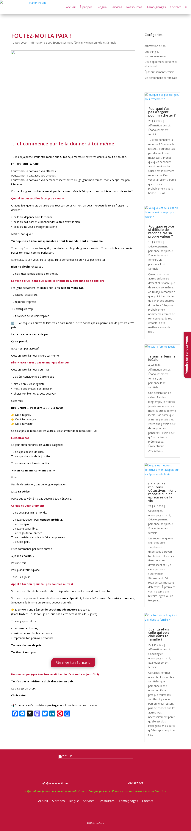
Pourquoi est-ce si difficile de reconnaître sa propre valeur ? (161, 231)
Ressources (134, 7)
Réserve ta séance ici (73, 662)
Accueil (71, 7)
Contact (175, 7)
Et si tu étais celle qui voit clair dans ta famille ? (158, 634)
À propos (86, 7)
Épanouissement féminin (68, 42)
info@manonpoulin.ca (55, 783)
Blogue (102, 7)
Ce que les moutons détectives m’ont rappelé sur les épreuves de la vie (162, 492)
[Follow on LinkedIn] (100, 813)
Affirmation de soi (40, 42)
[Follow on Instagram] (91, 813)
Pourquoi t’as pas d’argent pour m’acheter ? (162, 111)
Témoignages (156, 7)
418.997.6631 (136, 783)
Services (116, 7)
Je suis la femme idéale (162, 358)
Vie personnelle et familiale (100, 42)
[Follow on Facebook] (83, 813)
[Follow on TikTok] (108, 813)
